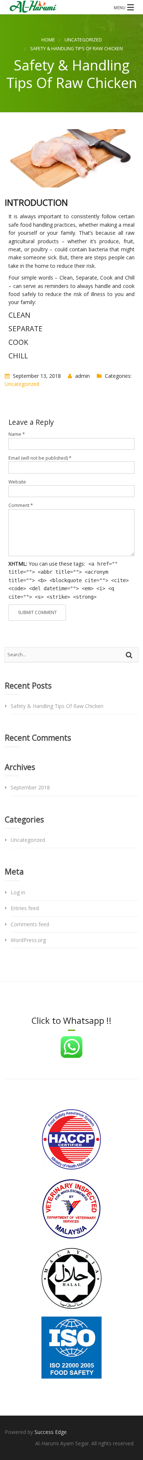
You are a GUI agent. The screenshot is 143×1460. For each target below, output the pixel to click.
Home (48, 40)
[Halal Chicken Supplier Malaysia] (71, 7)
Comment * (20, 505)
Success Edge (50, 1431)
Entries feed (25, 908)
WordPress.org (28, 940)
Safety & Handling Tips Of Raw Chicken (57, 705)
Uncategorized (83, 40)
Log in (18, 892)
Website (17, 482)
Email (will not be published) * (40, 458)
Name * (16, 434)
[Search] (130, 655)
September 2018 (30, 787)
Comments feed (30, 924)
